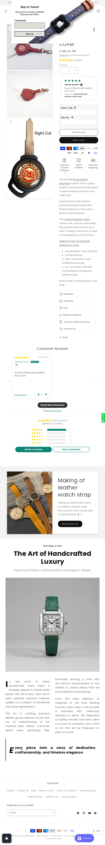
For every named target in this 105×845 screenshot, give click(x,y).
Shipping (63, 55)
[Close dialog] (91, 2)
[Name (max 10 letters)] (75, 108)
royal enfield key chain (77, 219)
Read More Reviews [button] (52, 405)
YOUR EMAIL (20, 21)
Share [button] (65, 337)
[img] (21, 357)
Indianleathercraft (26, 836)
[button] (6, 11)
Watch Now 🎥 (70, 523)
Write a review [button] (33, 449)
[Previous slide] (9, 380)
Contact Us (23, 790)
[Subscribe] (53, 813)
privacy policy (69, 796)
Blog (33, 790)
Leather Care (52, 796)
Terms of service (71, 836)
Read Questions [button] (52, 410)
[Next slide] (96, 380)
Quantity (63, 65)
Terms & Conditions (67, 790)
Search (10, 790)
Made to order (46, 790)
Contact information (54, 838)
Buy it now (78, 140)
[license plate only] (72, 117)
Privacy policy (56, 836)
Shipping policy (88, 790)
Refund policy (36, 796)
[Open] (6, 838)
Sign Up (29, 34)
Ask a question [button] (71, 449)
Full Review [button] (21, 394)
